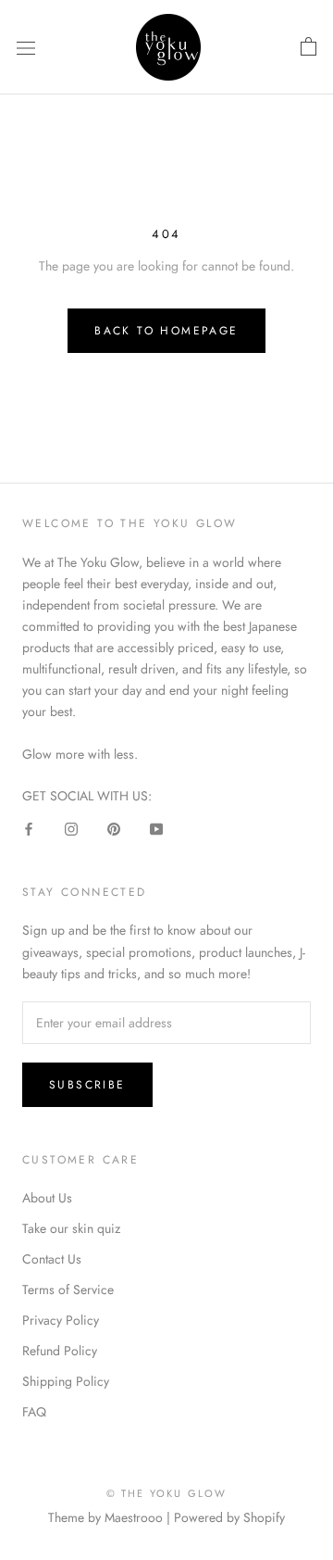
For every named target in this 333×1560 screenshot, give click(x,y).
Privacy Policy (60, 1320)
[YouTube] (156, 828)
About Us (47, 1198)
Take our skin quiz (71, 1228)
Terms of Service (68, 1289)
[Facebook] (28, 828)
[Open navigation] (26, 47)
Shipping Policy (65, 1381)
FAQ (34, 1412)
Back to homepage (166, 330)
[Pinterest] (113, 828)
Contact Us (51, 1259)
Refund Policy (59, 1350)
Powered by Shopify (229, 1517)
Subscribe (87, 1084)
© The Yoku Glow (167, 1493)
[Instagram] (71, 828)
